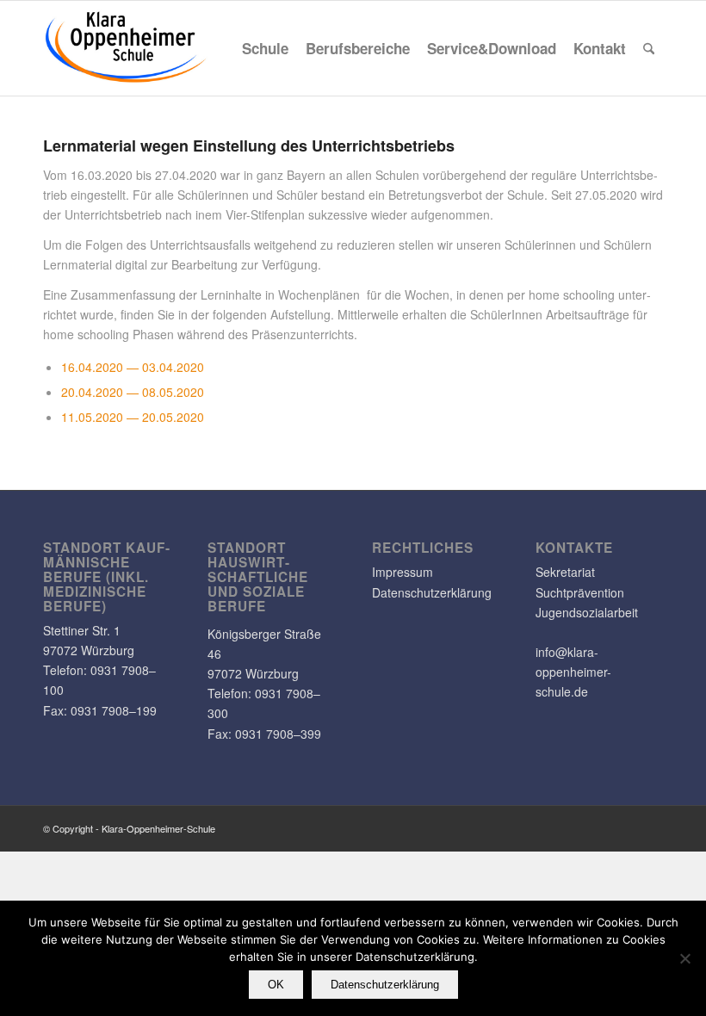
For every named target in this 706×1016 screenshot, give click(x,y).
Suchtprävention (580, 592)
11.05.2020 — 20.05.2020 (132, 416)
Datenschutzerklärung (432, 592)
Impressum (402, 571)
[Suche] (649, 48)
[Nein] (684, 958)
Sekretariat (565, 571)
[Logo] (126, 48)
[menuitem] (265, 48)
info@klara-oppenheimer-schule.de (573, 671)
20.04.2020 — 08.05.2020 (132, 391)
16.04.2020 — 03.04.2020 (132, 366)
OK (276, 984)
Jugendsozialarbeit (587, 612)
